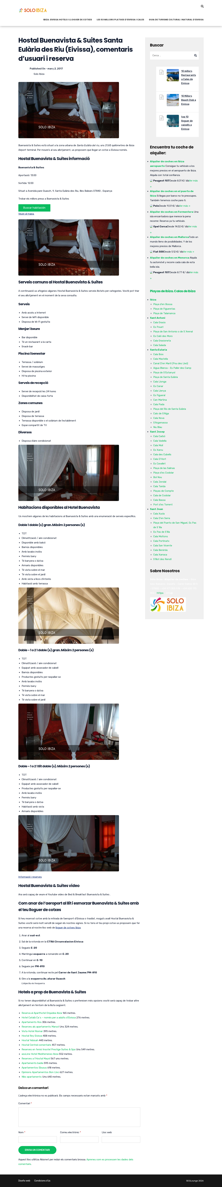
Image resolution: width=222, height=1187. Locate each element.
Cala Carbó (159, 436)
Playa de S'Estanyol (164, 372)
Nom (21, 1132)
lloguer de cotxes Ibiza (68, 927)
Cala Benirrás (160, 550)
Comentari (25, 1103)
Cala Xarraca (160, 554)
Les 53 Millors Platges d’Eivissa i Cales (120, 19)
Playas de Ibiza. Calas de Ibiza (172, 291)
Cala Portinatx (161, 541)
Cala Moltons (160, 536)
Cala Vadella (159, 440)
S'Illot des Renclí (162, 559)
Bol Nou (157, 477)
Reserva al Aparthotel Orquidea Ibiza (42, 1013)
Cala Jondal (159, 481)
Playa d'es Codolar (163, 472)
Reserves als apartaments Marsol (40, 1026)
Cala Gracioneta (162, 340)
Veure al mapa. (26, 213)
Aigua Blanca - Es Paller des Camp (172, 368)
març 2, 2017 (55, 68)
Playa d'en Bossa (162, 304)
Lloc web (107, 1132)
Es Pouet (158, 327)
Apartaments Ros (32, 1022)
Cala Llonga (159, 381)
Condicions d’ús (42, 1180)
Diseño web (24, 1180)
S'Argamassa (160, 422)
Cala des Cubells (162, 454)
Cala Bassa (159, 500)
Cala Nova (158, 418)
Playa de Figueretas (164, 308)
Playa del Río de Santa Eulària (169, 408)
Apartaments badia (32, 1063)
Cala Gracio (159, 322)
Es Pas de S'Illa (161, 531)
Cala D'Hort (159, 459)
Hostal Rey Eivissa (32, 1035)
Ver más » (184, 205)
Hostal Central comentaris (36, 1044)
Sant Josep (157, 431)
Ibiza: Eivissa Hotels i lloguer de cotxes (67, 19)
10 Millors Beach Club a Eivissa (188, 100)
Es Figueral (159, 395)
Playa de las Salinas (164, 468)
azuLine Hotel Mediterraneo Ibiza (40, 1054)
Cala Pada (158, 404)
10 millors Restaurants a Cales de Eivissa (188, 77)
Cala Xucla (159, 513)
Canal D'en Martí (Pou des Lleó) (170, 363)
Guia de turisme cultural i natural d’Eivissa (176, 19)
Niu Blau (157, 427)
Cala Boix (158, 354)
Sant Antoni (157, 317)
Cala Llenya (159, 390)
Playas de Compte (163, 490)
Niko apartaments (32, 1076)
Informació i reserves (30, 876)
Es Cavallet (159, 463)
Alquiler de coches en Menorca (169, 257)
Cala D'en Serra (161, 518)
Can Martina (160, 399)
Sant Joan (156, 509)
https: (160, 593)
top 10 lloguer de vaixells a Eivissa (187, 122)
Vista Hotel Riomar (32, 1031)
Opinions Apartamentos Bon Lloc (40, 1072)
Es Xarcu (158, 449)
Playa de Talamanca (164, 313)
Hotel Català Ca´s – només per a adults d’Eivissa (49, 1017)
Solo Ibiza (39, 74)
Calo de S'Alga (161, 413)
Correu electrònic (70, 1132)
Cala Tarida (159, 486)
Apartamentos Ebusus (34, 1067)
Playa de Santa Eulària (165, 377)
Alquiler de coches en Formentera (171, 211)
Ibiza (153, 299)
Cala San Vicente (162, 545)
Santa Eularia (158, 349)
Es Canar (158, 386)
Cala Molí (158, 445)
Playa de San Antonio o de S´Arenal (173, 331)
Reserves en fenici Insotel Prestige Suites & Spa (48, 1049)
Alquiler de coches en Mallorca (169, 237)
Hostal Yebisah (30, 1040)
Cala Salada (159, 345)
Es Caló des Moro (163, 336)
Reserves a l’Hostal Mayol (36, 1058)
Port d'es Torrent (163, 504)
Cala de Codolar (162, 495)
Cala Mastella (160, 358)
